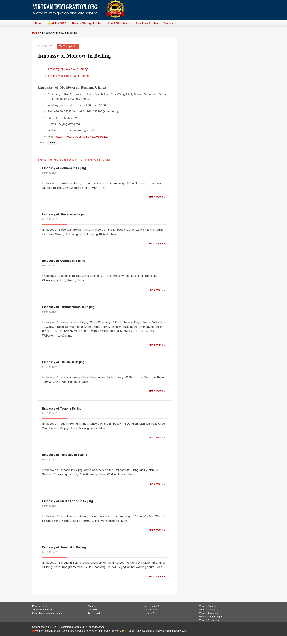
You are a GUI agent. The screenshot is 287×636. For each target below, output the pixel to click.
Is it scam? (149, 613)
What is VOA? (151, 609)
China (52, 142)
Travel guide (94, 613)
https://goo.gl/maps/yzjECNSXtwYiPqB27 (82, 136)
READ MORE (156, 197)
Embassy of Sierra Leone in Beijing (67, 501)
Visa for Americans (209, 620)
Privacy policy (39, 606)
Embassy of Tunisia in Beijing (63, 362)
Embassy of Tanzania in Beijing (68, 76)
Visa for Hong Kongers (211, 616)
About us (92, 606)
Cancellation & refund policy (47, 613)
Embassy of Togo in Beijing (62, 408)
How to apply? (151, 606)
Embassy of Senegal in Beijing (64, 547)
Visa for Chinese (208, 606)
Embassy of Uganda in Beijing (63, 261)
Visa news (93, 609)
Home (35, 32)
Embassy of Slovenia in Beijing (67, 69)
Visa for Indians (207, 609)
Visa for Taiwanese (209, 613)
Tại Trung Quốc (67, 46)
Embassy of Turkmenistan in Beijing (68, 307)
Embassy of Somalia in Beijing (64, 168)
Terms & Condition (42, 609)
